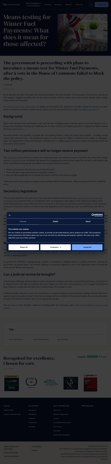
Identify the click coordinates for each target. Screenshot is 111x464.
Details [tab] (55, 221)
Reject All (23, 247)
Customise (54, 247)
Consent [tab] (23, 221)
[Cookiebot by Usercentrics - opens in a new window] (93, 215)
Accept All (87, 247)
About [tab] (88, 221)
